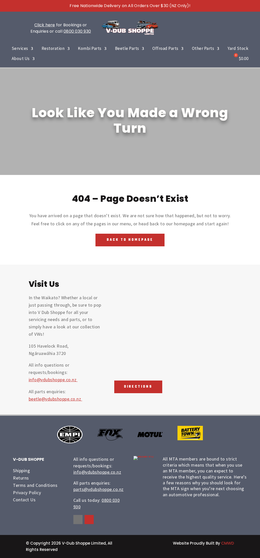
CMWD (227, 543)
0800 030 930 (77, 31)
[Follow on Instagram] (89, 519)
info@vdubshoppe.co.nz (53, 380)
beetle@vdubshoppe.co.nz (55, 399)
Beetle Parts (127, 48)
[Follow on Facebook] (78, 519)
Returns (21, 478)
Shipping (21, 470)
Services (20, 48)
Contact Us (24, 500)
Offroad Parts (165, 48)
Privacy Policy (27, 492)
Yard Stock (238, 48)
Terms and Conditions (35, 485)
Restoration (53, 48)
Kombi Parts (90, 48)
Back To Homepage (130, 240)
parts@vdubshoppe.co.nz (98, 489)
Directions (138, 386)
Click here (44, 25)
